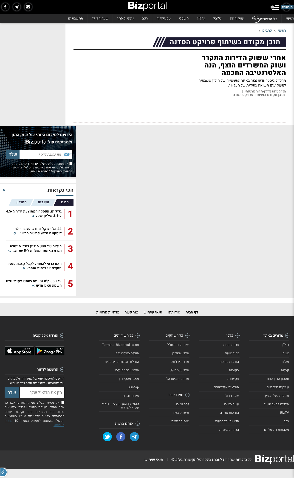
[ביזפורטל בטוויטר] (107, 436)
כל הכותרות (268, 19)
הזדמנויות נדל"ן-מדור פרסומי (265, 91)
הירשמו (287, 7)
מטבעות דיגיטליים (276, 429)
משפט (184, 18)
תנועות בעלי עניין (277, 395)
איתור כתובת (180, 421)
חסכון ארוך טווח (278, 378)
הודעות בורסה (229, 361)
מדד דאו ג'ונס (180, 361)
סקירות (234, 370)
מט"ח (285, 361)
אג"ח (286, 353)
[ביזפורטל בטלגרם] (17, 7)
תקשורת (233, 378)
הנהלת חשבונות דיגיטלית (122, 361)
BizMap (133, 387)
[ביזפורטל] (147, 6)
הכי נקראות (61, 190)
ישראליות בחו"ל (178, 344)
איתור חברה (131, 395)
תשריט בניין (181, 412)
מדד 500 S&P (179, 370)
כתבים (267, 30)
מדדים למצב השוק (276, 404)
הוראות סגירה (229, 412)
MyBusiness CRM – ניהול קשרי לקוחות (120, 406)
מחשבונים (75, 18)
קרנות (285, 370)
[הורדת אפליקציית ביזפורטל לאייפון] (19, 354)
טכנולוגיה (163, 18)
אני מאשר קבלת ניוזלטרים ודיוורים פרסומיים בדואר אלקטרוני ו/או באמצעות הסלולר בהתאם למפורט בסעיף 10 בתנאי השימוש (41, 167)
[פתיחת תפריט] (275, 7)
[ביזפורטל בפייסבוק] (5, 7)
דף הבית (192, 312)
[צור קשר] (28, 7)
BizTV (284, 412)
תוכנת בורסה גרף (127, 353)
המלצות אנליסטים (226, 387)
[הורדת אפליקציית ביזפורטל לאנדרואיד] (49, 354)
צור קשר (131, 312)
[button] (3, 472)
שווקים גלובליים (278, 387)
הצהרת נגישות (229, 429)
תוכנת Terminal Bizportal (120, 344)
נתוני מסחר (125, 18)
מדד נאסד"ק (180, 353)
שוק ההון (237, 18)
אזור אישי (232, 353)
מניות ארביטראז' (177, 378)
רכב (145, 18)
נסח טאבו (182, 404)
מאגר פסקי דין (129, 378)
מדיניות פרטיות (107, 312)
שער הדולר (100, 18)
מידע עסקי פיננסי (127, 370)
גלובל (217, 18)
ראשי (290, 18)
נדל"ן (201, 18)
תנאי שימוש (153, 312)
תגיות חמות (231, 344)
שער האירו (231, 404)
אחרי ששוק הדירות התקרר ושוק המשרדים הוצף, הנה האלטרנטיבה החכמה (244, 65)
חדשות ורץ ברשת (227, 421)
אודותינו (174, 312)
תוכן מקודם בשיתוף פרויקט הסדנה (258, 95)
